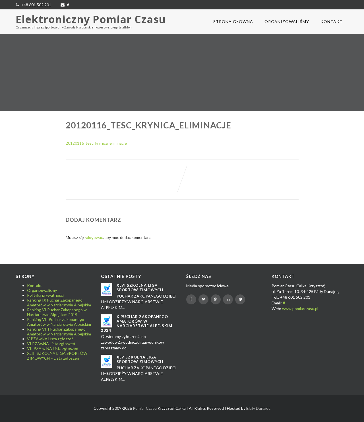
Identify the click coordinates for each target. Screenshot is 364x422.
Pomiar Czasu (145, 408)
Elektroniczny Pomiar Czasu (91, 19)
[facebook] (191, 299)
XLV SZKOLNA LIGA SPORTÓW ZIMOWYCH (140, 359)
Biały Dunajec (258, 408)
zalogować (93, 237)
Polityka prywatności (45, 295)
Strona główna (233, 21)
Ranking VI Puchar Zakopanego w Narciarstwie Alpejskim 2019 (57, 312)
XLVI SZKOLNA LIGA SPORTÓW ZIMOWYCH (140, 287)
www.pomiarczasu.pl (300, 308)
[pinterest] (240, 299)
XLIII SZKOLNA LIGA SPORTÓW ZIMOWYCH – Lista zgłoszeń (57, 355)
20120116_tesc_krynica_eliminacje (96, 143)
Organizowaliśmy (286, 21)
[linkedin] (228, 299)
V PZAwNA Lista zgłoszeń (50, 338)
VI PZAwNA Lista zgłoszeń (51, 343)
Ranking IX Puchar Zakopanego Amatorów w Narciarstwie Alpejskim (59, 302)
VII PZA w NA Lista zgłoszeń (52, 348)
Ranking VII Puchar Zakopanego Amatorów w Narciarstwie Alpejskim (59, 322)
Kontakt (331, 21)
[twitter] (203, 299)
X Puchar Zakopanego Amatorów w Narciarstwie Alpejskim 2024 (136, 323)
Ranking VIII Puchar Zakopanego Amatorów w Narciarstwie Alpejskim (59, 331)
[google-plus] (216, 299)
